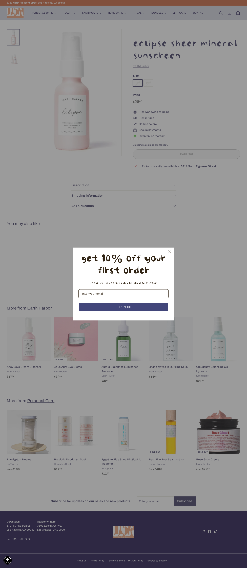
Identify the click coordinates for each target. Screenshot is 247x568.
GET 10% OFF (123, 307)
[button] (7, 560)
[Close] (170, 252)
